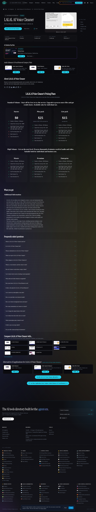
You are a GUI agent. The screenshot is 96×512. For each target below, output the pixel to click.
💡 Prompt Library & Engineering (64, 467)
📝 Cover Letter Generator (63, 459)
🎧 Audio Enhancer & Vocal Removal (46, 455)
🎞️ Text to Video (24, 455)
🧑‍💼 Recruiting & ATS (43, 496)
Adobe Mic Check (65, 66)
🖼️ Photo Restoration (6, 478)
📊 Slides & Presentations (44, 501)
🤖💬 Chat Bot (61, 486)
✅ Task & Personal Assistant (7, 496)
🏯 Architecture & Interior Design (8, 457)
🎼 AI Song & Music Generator (45, 453)
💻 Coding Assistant (81, 455)
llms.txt (50, 430)
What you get (83, 28)
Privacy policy (43, 508)
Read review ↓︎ (27, 28)
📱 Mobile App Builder (81, 459)
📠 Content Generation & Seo (64, 457)
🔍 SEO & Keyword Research (26, 496)
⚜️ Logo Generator (6, 476)
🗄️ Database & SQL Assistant (82, 457)
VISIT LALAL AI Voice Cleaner (13, 28)
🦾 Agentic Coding (80, 453)
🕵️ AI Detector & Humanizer (63, 453)
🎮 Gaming (79, 492)
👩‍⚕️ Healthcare (79, 496)
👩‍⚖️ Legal (41, 494)
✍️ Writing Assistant (62, 471)
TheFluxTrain (21, 51)
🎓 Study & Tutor (80, 503)
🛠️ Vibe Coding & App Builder (83, 463)
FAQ (81, 31)
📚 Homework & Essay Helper (64, 461)
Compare (58, 2)
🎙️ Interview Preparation (44, 492)
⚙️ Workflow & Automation (7, 501)
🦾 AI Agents (4, 486)
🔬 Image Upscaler (5, 474)
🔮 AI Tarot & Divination (81, 486)
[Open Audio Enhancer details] (33, 68)
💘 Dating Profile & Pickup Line (83, 488)
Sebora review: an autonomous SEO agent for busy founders (36, 436)
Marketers (43, 2)
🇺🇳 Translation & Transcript (44, 463)
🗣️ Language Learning (81, 498)
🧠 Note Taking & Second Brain (8, 492)
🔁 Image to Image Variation (7, 471)
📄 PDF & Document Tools (63, 465)
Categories (12, 9)
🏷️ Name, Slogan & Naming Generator (65, 463)
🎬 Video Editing (24, 461)
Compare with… (83, 26)
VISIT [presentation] (20, 56)
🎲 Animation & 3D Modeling (8, 455)
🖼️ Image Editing (5, 469)
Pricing (81, 24)
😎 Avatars (4, 459)
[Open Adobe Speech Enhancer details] (8, 68)
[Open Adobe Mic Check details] (57, 68)
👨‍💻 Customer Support (43, 488)
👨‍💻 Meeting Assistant (6, 490)
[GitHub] (85, 3)
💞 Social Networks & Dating (82, 501)
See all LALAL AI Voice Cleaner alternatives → (48, 377)
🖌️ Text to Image (5, 480)
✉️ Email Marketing (25, 492)
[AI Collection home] (4, 3)
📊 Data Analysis (61, 488)
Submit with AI (79, 2)
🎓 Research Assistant (62, 490)
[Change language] (87, 3)
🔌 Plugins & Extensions (81, 461)
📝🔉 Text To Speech (43, 461)
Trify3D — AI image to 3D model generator (35, 430)
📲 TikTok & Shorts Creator (26, 457)
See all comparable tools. (8, 356)
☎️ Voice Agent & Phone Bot (45, 465)
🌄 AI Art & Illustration (6, 453)
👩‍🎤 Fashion (4, 465)
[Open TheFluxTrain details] (11, 51)
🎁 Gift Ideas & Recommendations (83, 494)
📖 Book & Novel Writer (63, 455)
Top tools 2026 (5, 436)
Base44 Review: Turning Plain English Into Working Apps (36, 433)
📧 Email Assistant (24, 490)
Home (6, 9)
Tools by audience (5, 434)
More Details (30, 56)
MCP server (51, 434)
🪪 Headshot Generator (6, 467)
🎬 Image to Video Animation (26, 453)
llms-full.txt (51, 432)
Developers (37, 2)
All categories (5, 430)
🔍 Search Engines (61, 492)
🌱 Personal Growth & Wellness (8, 494)
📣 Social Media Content (26, 498)
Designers (31, 2)
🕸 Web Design (80, 465)
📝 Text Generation (62, 469)
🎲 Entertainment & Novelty (82, 490)
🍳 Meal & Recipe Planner (7, 488)
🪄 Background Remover (7, 461)
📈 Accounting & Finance (44, 486)
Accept (71, 507)
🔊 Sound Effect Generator (44, 459)
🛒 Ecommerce (42, 490)
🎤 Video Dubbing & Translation (27, 459)
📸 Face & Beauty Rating (7, 463)
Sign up (91, 2)
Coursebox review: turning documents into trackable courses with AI (36, 440)
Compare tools (5, 432)
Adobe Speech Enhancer (18, 66)
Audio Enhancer (40, 66)
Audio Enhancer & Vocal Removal (24, 9)
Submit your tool (8, 418)
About (81, 22)
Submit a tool (5, 438)
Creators (49, 2)
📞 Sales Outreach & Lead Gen (27, 494)
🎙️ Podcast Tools (42, 457)
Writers (25, 2)
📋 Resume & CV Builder (44, 498)
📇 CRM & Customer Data (26, 488)
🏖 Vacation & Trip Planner (7, 498)
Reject (65, 507)
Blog (54, 2)
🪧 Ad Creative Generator (26, 486)
